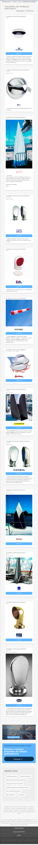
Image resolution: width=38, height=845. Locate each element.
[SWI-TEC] (19, 171)
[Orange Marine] (19, 423)
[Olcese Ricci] (19, 230)
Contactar (19, 53)
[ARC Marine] (19, 634)
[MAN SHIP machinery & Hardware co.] (19, 469)
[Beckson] (19, 376)
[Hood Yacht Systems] (19, 700)
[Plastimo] (19, 49)
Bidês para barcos (10, 794)
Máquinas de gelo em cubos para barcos (16, 780)
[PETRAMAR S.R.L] (19, 329)
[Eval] (19, 281)
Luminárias (21, 794)
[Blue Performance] (19, 588)
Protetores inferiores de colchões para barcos (17, 787)
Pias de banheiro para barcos (13, 791)
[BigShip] (19, 538)
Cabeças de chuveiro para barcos (14, 783)
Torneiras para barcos (11, 776)
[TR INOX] (19, 104)
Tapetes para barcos (25, 776)
